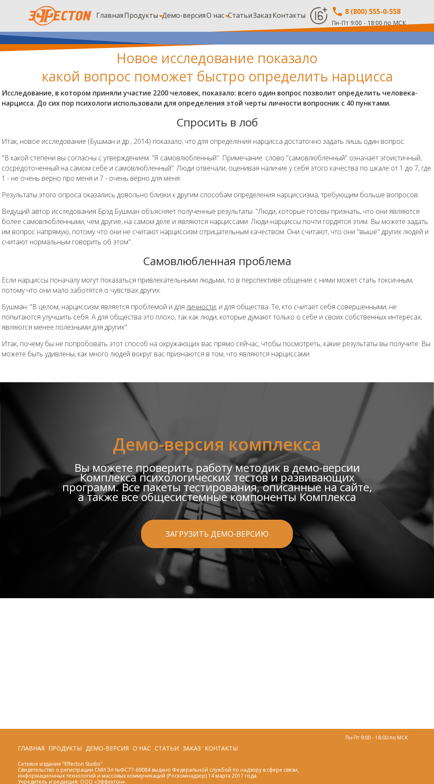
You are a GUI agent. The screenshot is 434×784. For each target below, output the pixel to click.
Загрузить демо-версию (217, 534)
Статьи (240, 15)
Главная (109, 15)
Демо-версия (184, 15)
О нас (215, 15)
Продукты (141, 15)
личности (201, 306)
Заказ (262, 15)
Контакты (289, 15)
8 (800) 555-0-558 (372, 11)
